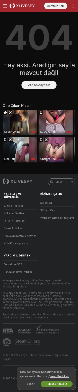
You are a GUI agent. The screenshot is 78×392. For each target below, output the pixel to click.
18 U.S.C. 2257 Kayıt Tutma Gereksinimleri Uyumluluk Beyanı (35, 357)
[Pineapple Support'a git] (7, 342)
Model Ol (46, 202)
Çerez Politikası (13, 228)
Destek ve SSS (13, 264)
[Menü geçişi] (5, 6)
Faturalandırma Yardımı (18, 271)
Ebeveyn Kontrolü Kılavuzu (20, 236)
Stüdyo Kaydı (48, 210)
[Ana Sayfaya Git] (24, 5)
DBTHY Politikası (14, 220)
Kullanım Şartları (14, 213)
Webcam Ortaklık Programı (57, 217)
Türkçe (58, 181)
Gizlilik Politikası (14, 205)
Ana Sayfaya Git (39, 84)
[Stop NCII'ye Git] (28, 342)
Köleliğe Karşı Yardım (17, 243)
